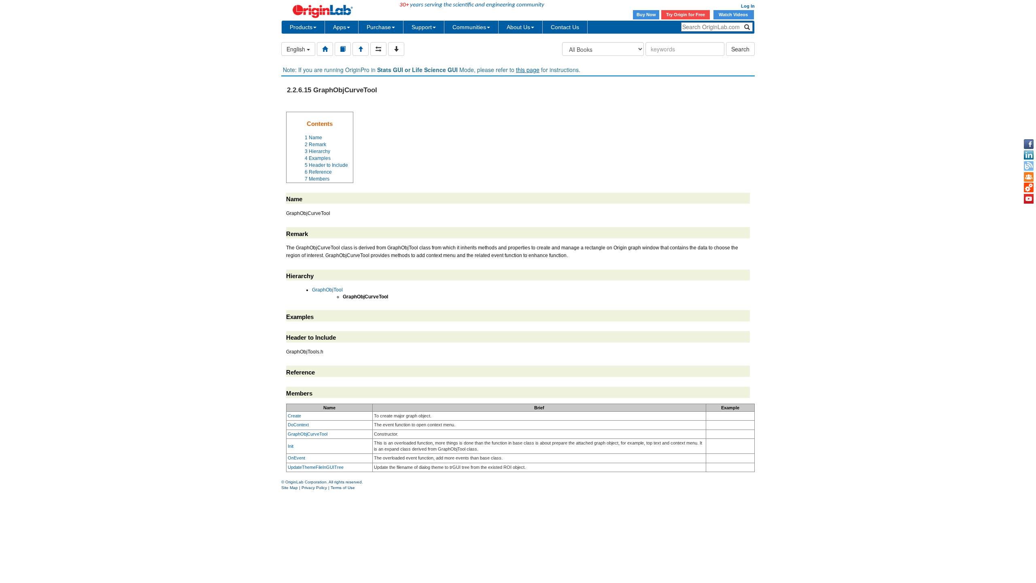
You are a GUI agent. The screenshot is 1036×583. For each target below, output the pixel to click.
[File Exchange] (1028, 188)
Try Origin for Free (685, 14)
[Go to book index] (343, 49)
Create (294, 415)
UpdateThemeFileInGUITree (316, 467)
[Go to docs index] (325, 49)
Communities (469, 27)
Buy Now (646, 14)
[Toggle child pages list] (396, 49)
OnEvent (296, 457)
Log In (748, 6)
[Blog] (1028, 166)
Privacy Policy (314, 487)
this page (527, 70)
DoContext (298, 424)
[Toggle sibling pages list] (378, 49)
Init (290, 446)
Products (301, 27)
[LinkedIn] (1028, 155)
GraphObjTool (327, 290)
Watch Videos (734, 14)
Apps (339, 27)
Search (740, 49)
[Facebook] (1028, 144)
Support (422, 27)
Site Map (289, 487)
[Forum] (1028, 177)
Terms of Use (343, 487)
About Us (518, 27)
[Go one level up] (360, 49)
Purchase (379, 27)
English (297, 49)
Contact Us (565, 27)
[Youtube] (1028, 199)
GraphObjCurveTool (307, 434)
